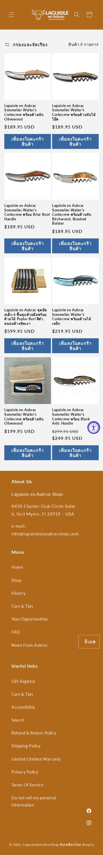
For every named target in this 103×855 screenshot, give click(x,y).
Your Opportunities (29, 619)
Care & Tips (22, 606)
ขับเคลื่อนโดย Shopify (77, 844)
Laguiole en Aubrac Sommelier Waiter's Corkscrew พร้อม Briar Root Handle (27, 212)
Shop (16, 580)
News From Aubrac (29, 645)
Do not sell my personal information (33, 801)
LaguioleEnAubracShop (41, 844)
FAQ (15, 631)
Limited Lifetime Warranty (36, 759)
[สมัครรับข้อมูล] (93, 641)
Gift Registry (23, 681)
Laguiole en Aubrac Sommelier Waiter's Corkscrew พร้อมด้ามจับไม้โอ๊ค (74, 112)
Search (18, 720)
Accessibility (23, 707)
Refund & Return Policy (33, 732)
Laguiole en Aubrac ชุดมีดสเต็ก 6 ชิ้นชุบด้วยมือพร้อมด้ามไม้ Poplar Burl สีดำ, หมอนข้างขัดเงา (25, 317)
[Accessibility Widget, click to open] (93, 427)
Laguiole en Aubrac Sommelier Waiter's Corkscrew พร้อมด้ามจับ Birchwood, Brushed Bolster (71, 214)
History (18, 593)
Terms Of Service (27, 784)
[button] (11, 14)
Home (17, 567)
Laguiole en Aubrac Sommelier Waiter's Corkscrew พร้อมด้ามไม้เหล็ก (71, 317)
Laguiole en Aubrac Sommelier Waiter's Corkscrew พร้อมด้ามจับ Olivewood (23, 112)
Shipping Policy (26, 745)
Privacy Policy (24, 772)
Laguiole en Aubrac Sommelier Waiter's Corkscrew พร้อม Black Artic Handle (71, 416)
